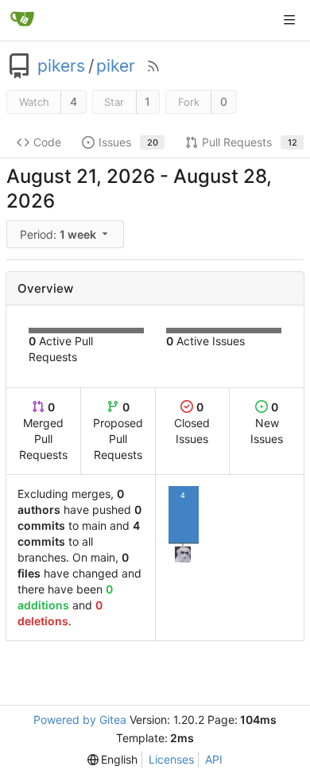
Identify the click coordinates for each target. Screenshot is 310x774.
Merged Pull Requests (43, 430)
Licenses (171, 759)
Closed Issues (192, 422)
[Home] (22, 19)
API (214, 759)
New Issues (266, 422)
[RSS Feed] (153, 66)
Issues (128, 142)
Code (47, 142)
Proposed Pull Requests (118, 430)
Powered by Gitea (79, 719)
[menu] (66, 234)
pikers (61, 66)
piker (115, 66)
